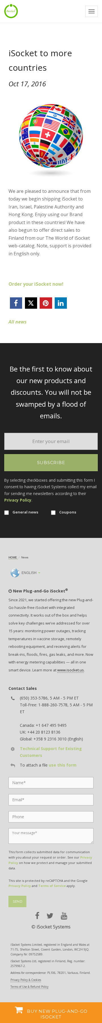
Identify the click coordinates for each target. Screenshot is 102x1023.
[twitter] (31, 303)
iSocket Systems (54, 927)
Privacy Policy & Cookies (25, 980)
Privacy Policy (17, 500)
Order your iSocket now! (35, 284)
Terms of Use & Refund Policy (29, 987)
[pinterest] (46, 303)
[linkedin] (61, 303)
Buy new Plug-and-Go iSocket (56, 1014)
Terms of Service (52, 886)
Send (17, 901)
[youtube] (64, 916)
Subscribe (51, 462)
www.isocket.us (70, 670)
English (29, 573)
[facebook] (16, 303)
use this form (62, 765)
